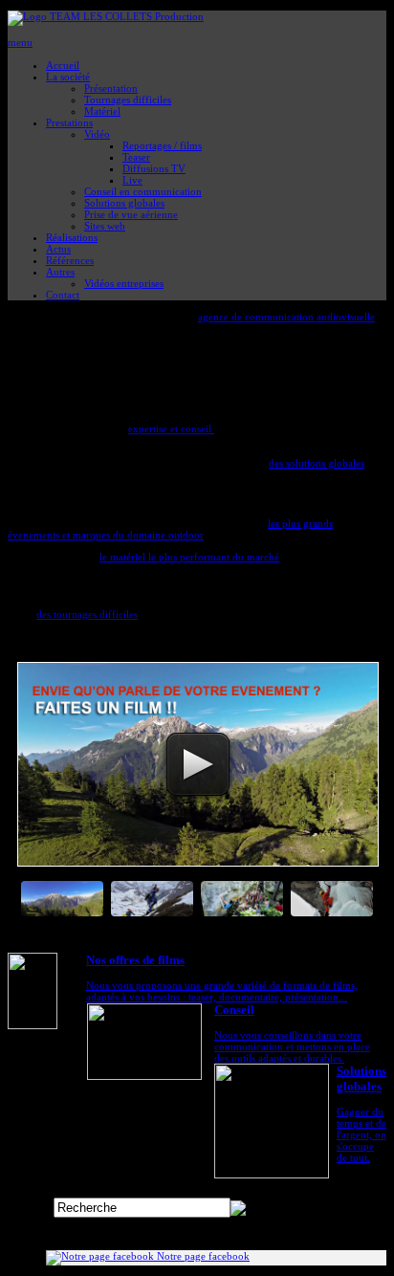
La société (68, 76)
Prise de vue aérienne (131, 214)
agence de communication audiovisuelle (286, 317)
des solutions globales (316, 463)
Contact (62, 294)
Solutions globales (124, 203)
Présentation (111, 88)
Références (70, 260)
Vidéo (97, 134)
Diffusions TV (154, 168)
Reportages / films (162, 145)
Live (132, 180)
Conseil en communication (143, 191)
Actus (58, 248)
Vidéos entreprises (124, 283)
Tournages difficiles (127, 99)
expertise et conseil (171, 429)
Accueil (62, 65)
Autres (60, 271)
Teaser (136, 157)
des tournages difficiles (87, 614)
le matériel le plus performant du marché (189, 556)
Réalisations (72, 237)
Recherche (31, 1208)
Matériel (102, 111)
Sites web (104, 225)
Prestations (69, 122)
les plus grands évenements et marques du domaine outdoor (170, 529)
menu (20, 42)
